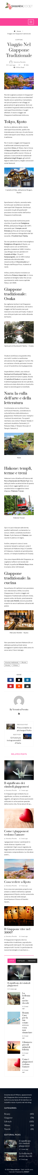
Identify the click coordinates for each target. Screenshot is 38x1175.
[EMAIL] (27, 686)
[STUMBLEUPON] (19, 686)
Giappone (19, 39)
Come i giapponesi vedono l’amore (16, 833)
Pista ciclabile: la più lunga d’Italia (24, 727)
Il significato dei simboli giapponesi (16, 784)
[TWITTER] (19, 680)
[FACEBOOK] (10, 680)
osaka (8, 665)
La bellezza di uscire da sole (25, 1154)
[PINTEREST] (10, 686)
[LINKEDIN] (27, 680)
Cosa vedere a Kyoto (17, 882)
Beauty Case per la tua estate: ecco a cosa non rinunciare (27, 1023)
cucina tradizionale (12, 662)
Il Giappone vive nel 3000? (17, 930)
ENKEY (26, 1172)
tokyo (16, 665)
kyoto (24, 662)
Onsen (6, 535)
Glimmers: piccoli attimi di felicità (27, 1046)
